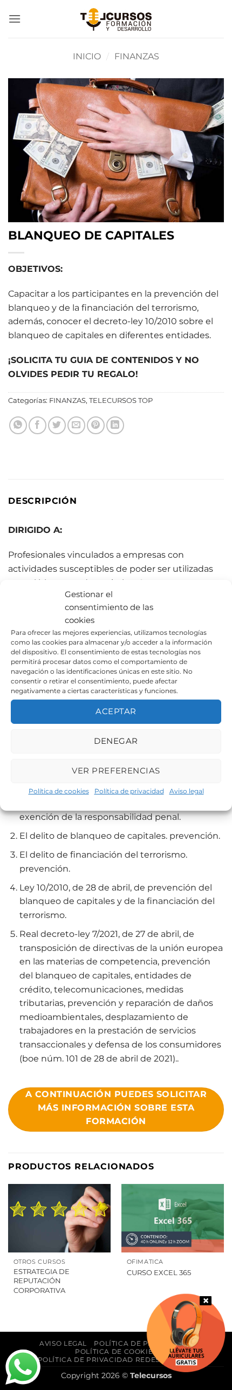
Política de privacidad (129, 790)
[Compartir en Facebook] (37, 425)
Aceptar (115, 711)
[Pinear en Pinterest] (96, 425)
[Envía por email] (76, 425)
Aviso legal (186, 790)
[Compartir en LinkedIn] (115, 425)
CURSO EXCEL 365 (159, 1272)
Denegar (116, 741)
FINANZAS (136, 56)
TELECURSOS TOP (121, 400)
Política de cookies (59, 790)
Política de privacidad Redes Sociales (117, 1359)
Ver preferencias (116, 770)
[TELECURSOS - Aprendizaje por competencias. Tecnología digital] (116, 19)
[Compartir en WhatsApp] (18, 425)
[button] (14, 18)
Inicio (87, 56)
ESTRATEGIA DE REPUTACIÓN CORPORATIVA (41, 1280)
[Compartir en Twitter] (57, 425)
